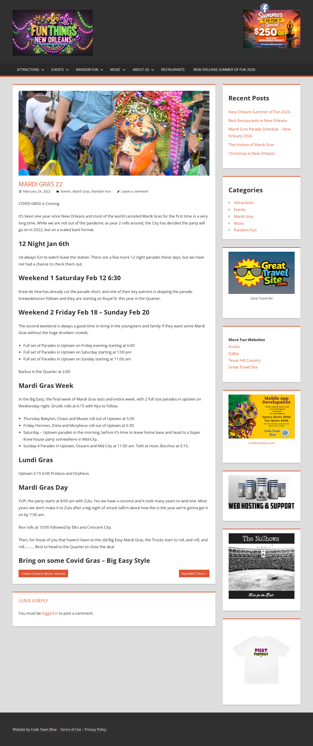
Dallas (233, 353)
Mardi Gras (81, 191)
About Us (141, 69)
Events (57, 69)
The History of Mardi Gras (251, 144)
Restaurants (173, 69)
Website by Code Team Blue (35, 729)
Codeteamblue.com (261, 443)
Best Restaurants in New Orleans (257, 120)
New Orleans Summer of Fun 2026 (224, 69)
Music (115, 69)
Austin (234, 346)
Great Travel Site (243, 367)
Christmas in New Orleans (251, 153)
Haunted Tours (192, 574)
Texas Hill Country (244, 360)
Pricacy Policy (95, 729)
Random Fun (87, 69)
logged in (50, 613)
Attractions (28, 69)
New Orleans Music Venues (44, 574)
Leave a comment (134, 191)
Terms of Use (70, 729)
